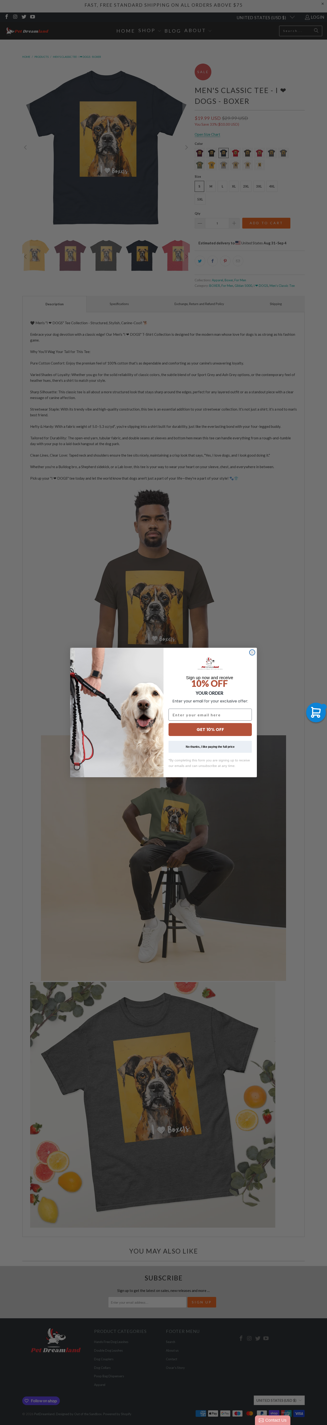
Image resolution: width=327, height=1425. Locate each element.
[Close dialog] (252, 652)
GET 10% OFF (210, 729)
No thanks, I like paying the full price (210, 746)
